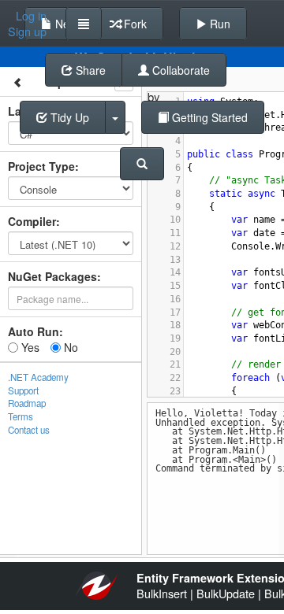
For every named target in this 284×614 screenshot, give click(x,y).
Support (23, 390)
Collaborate (179, 70)
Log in (31, 16)
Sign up (27, 31)
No (69, 347)
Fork (134, 23)
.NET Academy (38, 377)
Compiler (32, 221)
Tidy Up (68, 117)
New (64, 23)
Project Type (41, 166)
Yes (28, 347)
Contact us (29, 430)
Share (89, 70)
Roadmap (27, 403)
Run (218, 23)
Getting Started (208, 117)
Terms (20, 416)
